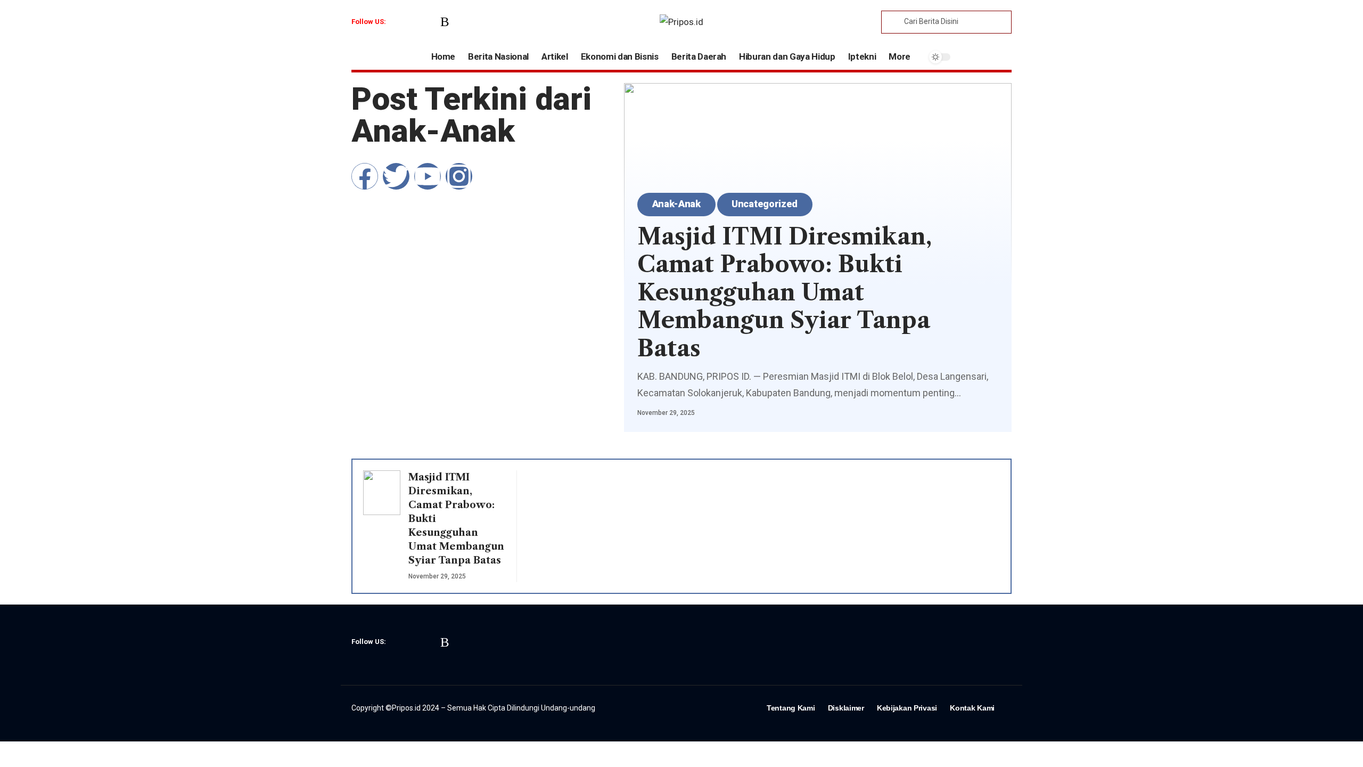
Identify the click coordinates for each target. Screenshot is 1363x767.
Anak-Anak (676, 203)
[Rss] (445, 22)
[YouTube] (430, 22)
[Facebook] (399, 22)
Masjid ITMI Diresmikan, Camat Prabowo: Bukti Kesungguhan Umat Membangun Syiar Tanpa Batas (784, 292)
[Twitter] (414, 22)
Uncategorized (765, 203)
